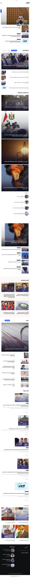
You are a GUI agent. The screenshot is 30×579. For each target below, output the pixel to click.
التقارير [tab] (3, 320)
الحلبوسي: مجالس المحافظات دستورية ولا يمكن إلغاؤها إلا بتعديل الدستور (19, 77)
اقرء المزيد (27, 434)
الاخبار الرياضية (13, 311)
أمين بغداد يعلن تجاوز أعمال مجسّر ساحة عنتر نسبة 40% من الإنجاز (11, 249)
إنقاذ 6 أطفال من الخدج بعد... (20, 196)
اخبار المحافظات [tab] (4, 50)
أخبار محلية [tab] (9, 50)
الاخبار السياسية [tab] (14, 50)
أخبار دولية (23, 212)
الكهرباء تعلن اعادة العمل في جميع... (10, 522)
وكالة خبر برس (10, 573)
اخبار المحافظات (25, 17)
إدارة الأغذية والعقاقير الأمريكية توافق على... (18, 213)
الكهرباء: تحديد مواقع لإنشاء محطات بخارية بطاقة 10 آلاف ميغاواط (16, 161)
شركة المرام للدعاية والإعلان (13, 576)
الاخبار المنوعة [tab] (7, 320)
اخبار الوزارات (13, 521)
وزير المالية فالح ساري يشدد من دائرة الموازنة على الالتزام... (21, 82)
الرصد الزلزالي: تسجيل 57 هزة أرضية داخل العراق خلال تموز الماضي (16, 348)
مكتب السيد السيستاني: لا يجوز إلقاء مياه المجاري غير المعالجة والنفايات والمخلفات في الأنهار (8, 367)
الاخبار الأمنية (22, 206)
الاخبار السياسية (18, 25)
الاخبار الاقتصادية (18, 260)
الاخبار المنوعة (13, 371)
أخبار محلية (23, 195)
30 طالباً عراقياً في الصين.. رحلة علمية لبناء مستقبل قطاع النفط (19, 428)
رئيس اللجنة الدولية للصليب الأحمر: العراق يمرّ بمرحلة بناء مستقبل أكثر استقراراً (16, 449)
